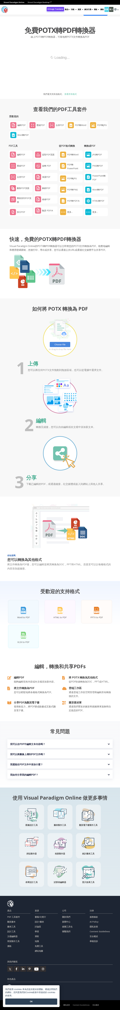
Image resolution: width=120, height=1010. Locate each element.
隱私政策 (94, 926)
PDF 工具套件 (13, 916)
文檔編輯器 (12, 936)
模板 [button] (95, 9)
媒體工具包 (67, 926)
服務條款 (94, 916)
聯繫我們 (66, 931)
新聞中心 (66, 921)
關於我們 (66, 916)
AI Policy (94, 921)
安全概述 (94, 936)
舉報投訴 (94, 941)
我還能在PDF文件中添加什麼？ (26, 764)
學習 (37, 931)
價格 (102, 9)
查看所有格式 (70, 94)
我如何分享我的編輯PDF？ (24, 774)
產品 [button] (66, 9)
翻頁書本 (11, 921)
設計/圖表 (39, 921)
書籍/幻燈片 (40, 916)
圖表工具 (11, 926)
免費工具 (39, 946)
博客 (37, 936)
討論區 (38, 926)
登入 (111, 9)
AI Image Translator (55, 9)
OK (31, 1001)
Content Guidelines (100, 931)
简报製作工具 (13, 941)
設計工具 (11, 931)
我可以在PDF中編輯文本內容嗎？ (27, 744)
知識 (37, 941)
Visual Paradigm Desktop (39, 2)
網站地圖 (39, 950)
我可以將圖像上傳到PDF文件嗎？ (27, 754)
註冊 (106, 9)
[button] (73, 9)
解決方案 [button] (87, 9)
